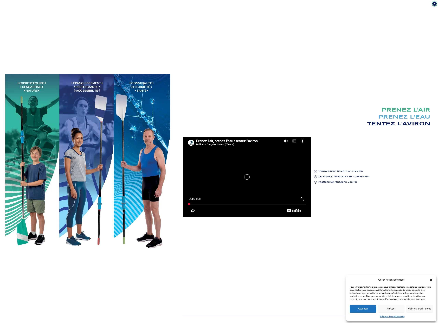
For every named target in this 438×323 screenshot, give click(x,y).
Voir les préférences (419, 308)
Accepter (363, 308)
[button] (431, 279)
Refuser (391, 308)
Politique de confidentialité (392, 316)
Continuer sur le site (417, 316)
